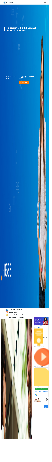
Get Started (46, 407)
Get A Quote (24, 82)
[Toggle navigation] (45, 2)
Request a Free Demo (41, 388)
